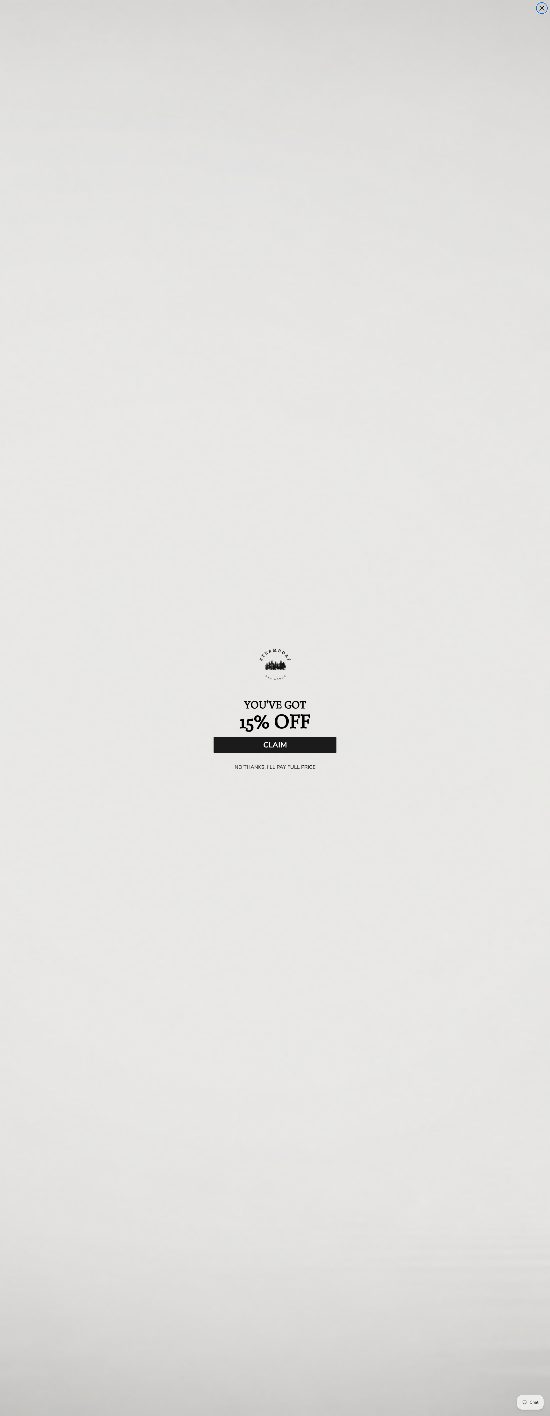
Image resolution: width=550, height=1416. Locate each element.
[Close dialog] (541, 8)
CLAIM (275, 745)
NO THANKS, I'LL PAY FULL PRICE (275, 767)
